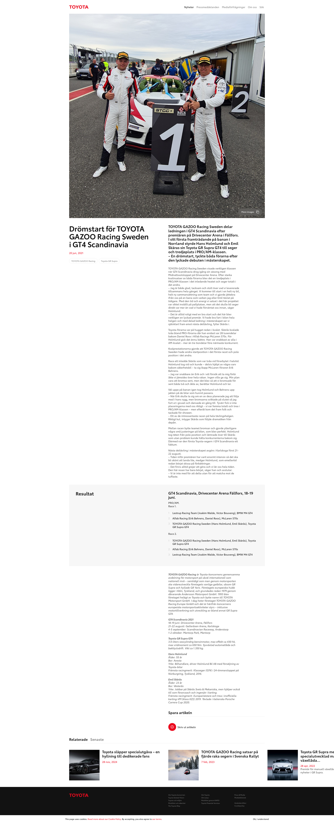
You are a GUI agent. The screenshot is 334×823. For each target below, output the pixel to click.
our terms (156, 819)
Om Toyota (205, 795)
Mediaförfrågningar (233, 7)
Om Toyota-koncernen (176, 795)
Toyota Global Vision (176, 797)
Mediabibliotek (240, 797)
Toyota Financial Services (210, 803)
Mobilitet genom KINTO (210, 800)
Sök (262, 7)
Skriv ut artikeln (186, 727)
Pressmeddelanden (207, 7)
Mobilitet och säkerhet (176, 803)
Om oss (252, 7)
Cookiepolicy (239, 806)
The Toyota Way (174, 806)
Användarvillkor (240, 803)
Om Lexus (205, 797)
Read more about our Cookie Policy (104, 819)
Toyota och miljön (175, 800)
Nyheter (189, 7)
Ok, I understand (261, 819)
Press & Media (239, 795)
